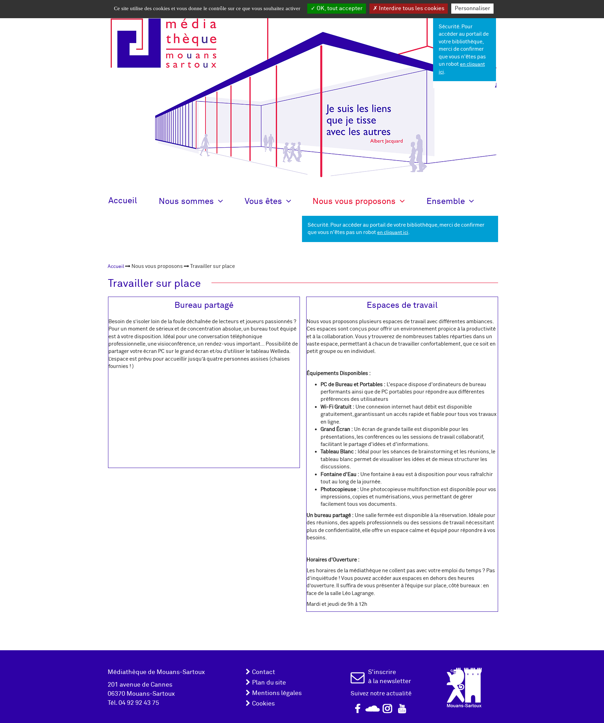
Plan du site (269, 683)
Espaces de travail (402, 305)
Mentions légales (277, 693)
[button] (202, 200)
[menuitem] (116, 266)
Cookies (263, 704)
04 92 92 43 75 (138, 703)
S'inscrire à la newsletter (389, 676)
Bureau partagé (203, 305)
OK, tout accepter (338, 8)
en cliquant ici (392, 232)
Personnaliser (472, 8)
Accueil (122, 201)
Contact (263, 672)
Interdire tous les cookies (411, 8)
